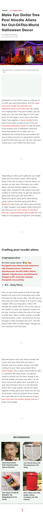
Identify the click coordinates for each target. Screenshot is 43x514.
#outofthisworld (30, 274)
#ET (13, 277)
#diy (3, 268)
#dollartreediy (22, 265)
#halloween (27, 268)
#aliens (32, 271)
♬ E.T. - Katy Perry (12, 285)
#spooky (29, 277)
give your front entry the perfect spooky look (20, 398)
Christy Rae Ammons (10, 35)
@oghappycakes (11, 258)
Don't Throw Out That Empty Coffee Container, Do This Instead (32, 496)
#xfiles (26, 271)
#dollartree (34, 265)
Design (4, 10)
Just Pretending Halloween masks (20, 124)
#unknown (20, 277)
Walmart (5, 204)
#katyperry (6, 277)
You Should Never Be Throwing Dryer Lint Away (32, 465)
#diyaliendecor (16, 274)
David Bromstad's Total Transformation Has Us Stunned (10, 465)
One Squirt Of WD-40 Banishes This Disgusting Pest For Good (10, 496)
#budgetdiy (7, 279)
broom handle (26, 120)
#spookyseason (8, 271)
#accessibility (18, 279)
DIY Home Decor (16, 10)
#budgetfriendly (9, 265)
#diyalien (6, 274)
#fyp (29, 262)
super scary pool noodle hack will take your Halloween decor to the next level (21, 106)
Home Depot (7, 370)
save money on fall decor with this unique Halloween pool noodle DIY (20, 211)
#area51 (19, 271)
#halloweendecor (13, 268)
